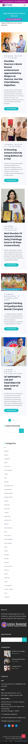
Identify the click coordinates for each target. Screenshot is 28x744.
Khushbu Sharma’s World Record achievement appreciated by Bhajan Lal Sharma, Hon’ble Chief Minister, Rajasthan (13, 73)
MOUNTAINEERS (8, 543)
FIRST (5, 478)
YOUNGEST (7, 597)
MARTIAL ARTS (7, 520)
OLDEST (6, 551)
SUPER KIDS (7, 578)
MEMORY (6, 524)
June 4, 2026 (15, 668)
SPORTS (6, 574)
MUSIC (5, 547)
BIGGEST (10, 298)
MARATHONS (7, 516)
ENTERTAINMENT (8, 470)
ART (10, 58)
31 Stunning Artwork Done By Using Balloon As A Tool (13, 154)
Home (8, 19)
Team (10, 741)
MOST (13, 146)
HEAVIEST (6, 482)
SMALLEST (6, 562)
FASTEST (6, 474)
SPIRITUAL (6, 570)
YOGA (5, 593)
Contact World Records (20, 741)
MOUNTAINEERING (8, 539)
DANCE (6, 462)
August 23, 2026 (16, 653)
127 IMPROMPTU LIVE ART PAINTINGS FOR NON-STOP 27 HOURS (12, 382)
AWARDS (6, 451)
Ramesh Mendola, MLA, (18, 659)
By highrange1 (9, 56)
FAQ (6, 741)
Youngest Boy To (16, 666)
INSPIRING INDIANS (8, 493)
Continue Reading (11, 108)
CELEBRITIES (7, 459)
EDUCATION (7, 466)
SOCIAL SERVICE (8, 566)
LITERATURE (7, 508)
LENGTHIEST (7, 505)
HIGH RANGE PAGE (8, 485)
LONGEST (15, 298)
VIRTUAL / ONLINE (8, 589)
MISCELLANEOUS (8, 528)
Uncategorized (8, 585)
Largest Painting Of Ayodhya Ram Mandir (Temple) (13, 306)
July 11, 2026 (15, 661)
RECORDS (14, 58)
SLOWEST (6, 558)
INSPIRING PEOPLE (8, 497)
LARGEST (6, 501)
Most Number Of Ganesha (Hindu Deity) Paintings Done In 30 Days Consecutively (13, 239)
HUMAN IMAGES (8, 489)
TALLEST (6, 581)
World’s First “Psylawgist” (19, 651)
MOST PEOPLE (7, 535)
